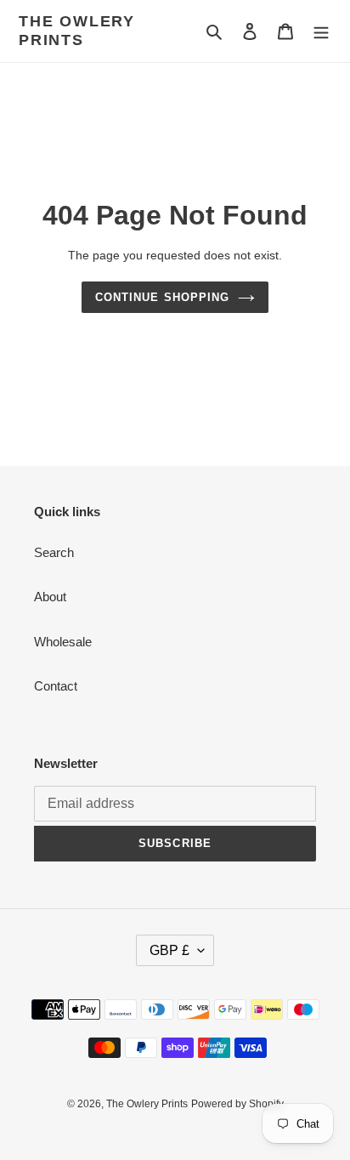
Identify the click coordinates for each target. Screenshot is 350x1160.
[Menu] (321, 31)
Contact (55, 686)
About (50, 596)
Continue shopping (162, 297)
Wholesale (63, 641)
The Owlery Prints (77, 30)
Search (54, 552)
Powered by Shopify (237, 1104)
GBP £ (169, 950)
